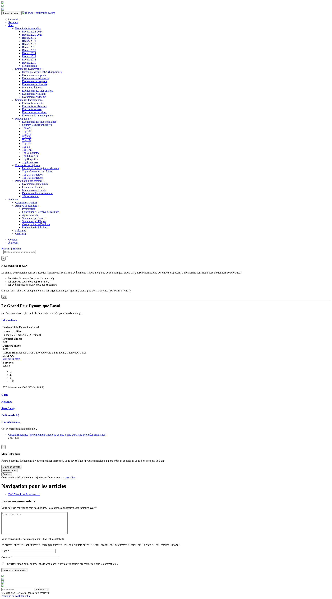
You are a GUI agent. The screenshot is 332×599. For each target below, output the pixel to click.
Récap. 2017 (29, 44)
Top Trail (27, 149)
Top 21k (26, 134)
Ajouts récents (30, 215)
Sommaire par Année (33, 218)
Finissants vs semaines (34, 112)
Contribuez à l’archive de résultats (40, 211)
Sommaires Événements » (29, 68)
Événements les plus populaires (39, 121)
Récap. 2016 (29, 47)
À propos (13, 242)
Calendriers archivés (26, 202)
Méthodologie (29, 65)
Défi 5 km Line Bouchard (24, 494)
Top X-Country (30, 152)
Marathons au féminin (34, 190)
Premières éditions (32, 87)
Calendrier (14, 19)
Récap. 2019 (29, 37)
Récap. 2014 (29, 53)
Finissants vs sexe (32, 109)
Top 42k (26, 127)
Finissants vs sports (32, 103)
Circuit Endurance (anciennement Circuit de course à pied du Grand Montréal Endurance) (57, 434)
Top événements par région (37, 171)
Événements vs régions (34, 81)
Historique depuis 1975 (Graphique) (42, 71)
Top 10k (26, 143)
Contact (12, 239)
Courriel (6, 557)
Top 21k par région (32, 174)
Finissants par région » (27, 165)
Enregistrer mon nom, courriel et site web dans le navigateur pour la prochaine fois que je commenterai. (62, 563)
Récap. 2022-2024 (32, 31)
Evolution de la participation (37, 115)
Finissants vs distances (34, 106)
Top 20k (26, 137)
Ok (4, 296)
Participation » (23, 118)
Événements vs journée (34, 84)
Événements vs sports (34, 75)
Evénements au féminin (35, 183)
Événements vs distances (35, 78)
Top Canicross (30, 162)
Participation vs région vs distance (40, 168)
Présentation (28, 208)
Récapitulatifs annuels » (28, 28)
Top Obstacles (30, 155)
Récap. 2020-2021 (32, 34)
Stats (10, 25)
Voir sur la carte (11, 358)
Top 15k (26, 140)
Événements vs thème (34, 96)
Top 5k (26, 146)
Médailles (20, 230)
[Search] (6, 256)
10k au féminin (30, 196)
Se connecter (9, 470)
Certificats (20, 233)
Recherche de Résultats (35, 227)
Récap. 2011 (29, 62)
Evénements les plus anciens (37, 90)
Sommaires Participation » (29, 99)
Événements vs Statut (33, 93)
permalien (70, 477)
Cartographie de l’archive (36, 224)
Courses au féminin (32, 187)
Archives (13, 199)
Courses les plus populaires (37, 124)
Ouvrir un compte (11, 467)
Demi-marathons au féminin (37, 193)
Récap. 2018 (29, 40)
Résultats (13, 22)
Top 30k (26, 131)
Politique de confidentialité (15, 596)
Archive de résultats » (27, 205)
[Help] (2, 256)
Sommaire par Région (34, 221)
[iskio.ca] (38, 12)
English (16, 248)
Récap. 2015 (29, 50)
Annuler (6, 474)
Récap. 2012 (29, 59)
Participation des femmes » (29, 180)
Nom (5, 550)
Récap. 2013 (29, 56)
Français (6, 248)
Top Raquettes (30, 159)
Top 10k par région (32, 177)
